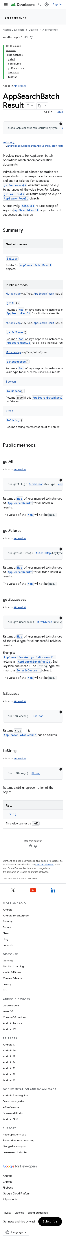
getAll (11, 303)
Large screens (11, 1005)
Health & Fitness (12, 972)
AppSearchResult (16, 198)
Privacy (7, 984)
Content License (44, 864)
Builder (12, 258)
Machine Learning (13, 966)
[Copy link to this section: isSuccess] (23, 694)
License (19, 1212)
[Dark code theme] (60, 124)
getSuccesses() (15, 185)
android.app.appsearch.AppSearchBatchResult (35, 145)
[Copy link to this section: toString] (20, 751)
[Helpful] (26, 37)
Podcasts (8, 945)
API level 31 (20, 85)
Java (60, 112)
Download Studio (13, 1113)
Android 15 (9, 1056)
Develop (33, 29)
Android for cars (12, 1023)
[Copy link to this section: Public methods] (39, 445)
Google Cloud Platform (16, 1193)
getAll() (28, 206)
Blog (5, 939)
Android (7, 909)
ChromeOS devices (14, 1017)
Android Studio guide (15, 1095)
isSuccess (14, 391)
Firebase (8, 1187)
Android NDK (10, 1119)
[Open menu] (6, 4)
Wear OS (8, 1011)
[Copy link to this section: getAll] (16, 462)
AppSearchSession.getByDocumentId (29, 657)
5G (5, 990)
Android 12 (9, 1074)
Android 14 (9, 1062)
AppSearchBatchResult (35, 265)
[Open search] (39, 4)
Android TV (9, 1029)
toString (13, 420)
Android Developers (13, 29)
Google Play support (14, 1146)
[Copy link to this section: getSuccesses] (30, 600)
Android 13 (9, 1068)
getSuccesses (16, 361)
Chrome (7, 1181)
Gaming (8, 960)
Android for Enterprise (16, 915)
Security (7, 921)
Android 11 (9, 1080)
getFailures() (14, 194)
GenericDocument (28, 670)
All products (10, 1199)
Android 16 (9, 1050)
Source (7, 927)
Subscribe (50, 1221)
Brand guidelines (38, 1212)
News (6, 933)
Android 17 (9, 1044)
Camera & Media (13, 978)
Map (21, 309)
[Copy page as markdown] (39, 106)
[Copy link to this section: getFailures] (25, 531)
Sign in (57, 4)
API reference (15, 18)
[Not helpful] (31, 37)
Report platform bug (14, 1134)
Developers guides (13, 1101)
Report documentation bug (18, 1140)
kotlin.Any (9, 142)
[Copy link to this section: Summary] (26, 230)
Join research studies (15, 1152)
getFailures (15, 332)
